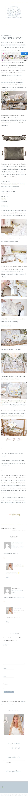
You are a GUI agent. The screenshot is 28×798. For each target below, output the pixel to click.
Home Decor (8, 35)
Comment (6, 644)
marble (17, 521)
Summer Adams (14, 12)
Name (5, 668)
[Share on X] (1, 400)
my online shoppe (16, 505)
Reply (5, 557)
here (24, 84)
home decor (12, 521)
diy (9, 521)
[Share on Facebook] (1, 397)
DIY (3, 35)
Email (5, 676)
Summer (16, 608)
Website (6, 684)
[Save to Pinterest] (1, 404)
